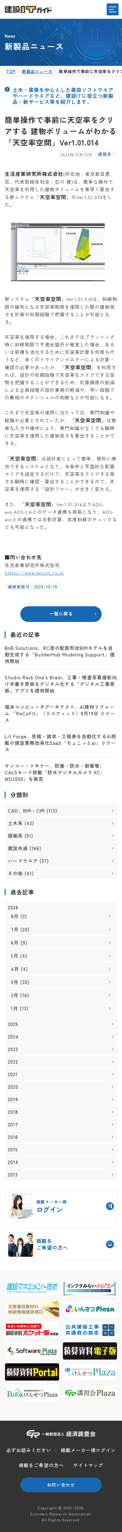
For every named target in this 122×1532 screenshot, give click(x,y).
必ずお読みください (28, 1450)
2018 (13, 1112)
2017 (13, 1124)
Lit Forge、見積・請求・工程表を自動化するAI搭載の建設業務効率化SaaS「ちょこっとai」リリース (60, 743)
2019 (13, 1099)
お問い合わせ (61, 1485)
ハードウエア (23, 860)
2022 (13, 1062)
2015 (13, 1149)
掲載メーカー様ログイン (88, 1450)
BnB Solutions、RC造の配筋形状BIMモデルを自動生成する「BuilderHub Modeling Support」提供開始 (60, 654)
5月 (14, 955)
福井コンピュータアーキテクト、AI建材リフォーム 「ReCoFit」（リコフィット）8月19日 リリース (60, 713)
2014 (13, 1162)
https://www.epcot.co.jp (34, 572)
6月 (15, 942)
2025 (13, 1024)
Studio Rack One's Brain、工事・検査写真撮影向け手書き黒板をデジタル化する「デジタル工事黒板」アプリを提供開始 (61, 684)
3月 (14, 982)
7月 (15, 929)
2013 (13, 1174)
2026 (13, 907)
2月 (14, 995)
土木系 (15, 823)
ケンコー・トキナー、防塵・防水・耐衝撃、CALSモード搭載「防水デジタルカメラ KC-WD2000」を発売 (55, 772)
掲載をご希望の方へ (41, 1465)
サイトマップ (88, 1465)
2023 (13, 1049)
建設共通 (18, 848)
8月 (15, 916)
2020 (13, 1087)
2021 (13, 1074)
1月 (14, 1008)
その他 (15, 873)
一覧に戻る (61, 613)
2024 (13, 1037)
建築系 (104, 154)
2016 (13, 1137)
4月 (15, 969)
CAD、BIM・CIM (26, 810)
